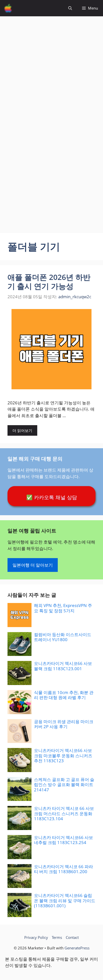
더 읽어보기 (22, 430)
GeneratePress (77, 947)
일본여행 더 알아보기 (32, 565)
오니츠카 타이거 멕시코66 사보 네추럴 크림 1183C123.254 (63, 840)
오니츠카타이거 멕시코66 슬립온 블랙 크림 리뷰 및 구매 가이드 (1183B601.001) (64, 900)
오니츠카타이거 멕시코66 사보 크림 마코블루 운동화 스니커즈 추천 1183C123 (63, 755)
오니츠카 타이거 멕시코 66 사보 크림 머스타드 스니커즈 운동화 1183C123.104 (64, 813)
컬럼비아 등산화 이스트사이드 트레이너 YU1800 (62, 637)
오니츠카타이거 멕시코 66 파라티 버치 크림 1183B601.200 (63, 869)
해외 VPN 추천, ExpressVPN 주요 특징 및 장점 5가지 (63, 607)
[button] (70, 8)
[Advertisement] (51, 68)
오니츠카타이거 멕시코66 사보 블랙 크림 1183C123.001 (63, 665)
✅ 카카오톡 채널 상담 (51, 497)
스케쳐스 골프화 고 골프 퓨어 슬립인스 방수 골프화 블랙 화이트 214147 (64, 785)
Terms (57, 937)
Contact (72, 937)
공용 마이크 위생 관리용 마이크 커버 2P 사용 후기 (63, 724)
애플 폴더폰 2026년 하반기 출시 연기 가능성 (49, 281)
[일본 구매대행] (8, 8)
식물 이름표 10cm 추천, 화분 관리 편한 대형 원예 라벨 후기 (64, 695)
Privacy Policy (36, 937)
